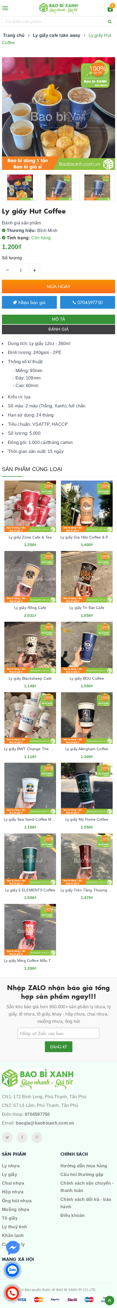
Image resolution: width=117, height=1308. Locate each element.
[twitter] (7, 1137)
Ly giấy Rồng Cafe (30, 607)
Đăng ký (58, 1046)
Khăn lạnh (13, 1235)
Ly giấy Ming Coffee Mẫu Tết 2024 (34, 960)
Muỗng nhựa (15, 1209)
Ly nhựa (11, 1166)
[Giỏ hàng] (110, 10)
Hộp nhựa (12, 1192)
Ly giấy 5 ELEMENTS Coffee (30, 890)
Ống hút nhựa (17, 1201)
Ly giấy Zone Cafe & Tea (30, 537)
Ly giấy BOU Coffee (87, 678)
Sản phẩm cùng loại (32, 469)
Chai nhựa (13, 1183)
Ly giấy (9, 1174)
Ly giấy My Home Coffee (86, 819)
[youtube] (37, 1137)
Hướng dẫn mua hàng (83, 1166)
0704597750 (89, 302)
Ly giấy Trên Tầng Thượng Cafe (88, 890)
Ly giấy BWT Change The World (32, 749)
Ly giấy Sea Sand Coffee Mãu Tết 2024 (38, 819)
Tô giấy (10, 1218)
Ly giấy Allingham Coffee (86, 749)
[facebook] (22, 1137)
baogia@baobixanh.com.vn (45, 1123)
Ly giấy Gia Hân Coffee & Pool (86, 537)
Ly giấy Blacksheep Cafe (30, 678)
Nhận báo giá (31, 302)
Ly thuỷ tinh (14, 1227)
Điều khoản (72, 1215)
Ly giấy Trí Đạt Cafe (86, 607)
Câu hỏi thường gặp (82, 1174)
